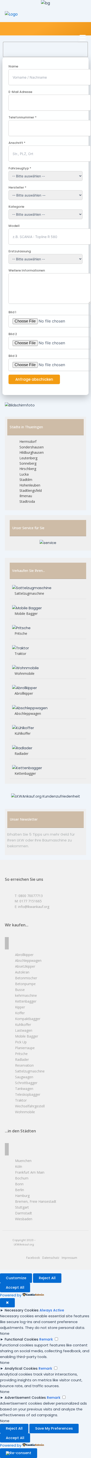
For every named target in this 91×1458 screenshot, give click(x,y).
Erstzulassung (19, 251)
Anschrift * (16, 142)
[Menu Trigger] (82, 37)
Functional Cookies (21, 1339)
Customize (16, 1278)
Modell (14, 225)
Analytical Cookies (21, 1368)
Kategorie (16, 206)
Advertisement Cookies (25, 1397)
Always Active (52, 1310)
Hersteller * (17, 187)
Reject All (47, 1278)
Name (13, 66)
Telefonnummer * (22, 117)
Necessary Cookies (22, 1310)
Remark (46, 1339)
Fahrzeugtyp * (19, 168)
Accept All (15, 1287)
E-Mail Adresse (20, 92)
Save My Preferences (54, 1428)
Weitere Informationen (26, 270)
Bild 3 (12, 356)
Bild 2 (12, 334)
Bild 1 (12, 312)
